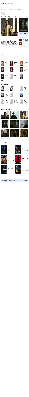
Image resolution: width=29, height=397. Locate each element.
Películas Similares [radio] (4, 14)
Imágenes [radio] (25, 16)
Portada (6, 3)
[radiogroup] (14, 13)
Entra (23, 33)
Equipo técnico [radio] (20, 16)
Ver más (2, 80)
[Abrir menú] (27, 0)
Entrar (26, 180)
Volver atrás (3, 3)
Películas (9, 3)
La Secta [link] (12, 3)
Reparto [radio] (15, 16)
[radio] (20, 37)
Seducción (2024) (25, 158)
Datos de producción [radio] (4, 16)
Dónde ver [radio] (10, 16)
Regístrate (21, 33)
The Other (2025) (11, 168)
